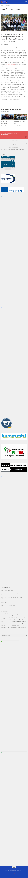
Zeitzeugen (24, 627)
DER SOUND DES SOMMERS (8, 605)
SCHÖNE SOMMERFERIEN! (8, 590)
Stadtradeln (3, 625)
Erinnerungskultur (21, 616)
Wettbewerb (20, 627)
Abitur (2, 614)
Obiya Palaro (23, 621)
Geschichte (14, 619)
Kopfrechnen (3, 621)
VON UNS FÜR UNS (6, 602)
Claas (9, 616)
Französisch (7, 5)
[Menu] (26, 2)
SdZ (23, 623)
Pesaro (2, 623)
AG (4, 614)
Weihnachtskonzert (14, 627)
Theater (8, 625)
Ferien (25, 618)
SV (5, 625)
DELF (2, 5)
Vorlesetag (24, 625)
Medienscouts (16, 621)
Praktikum (13, 623)
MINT (20, 621)
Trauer (11, 625)
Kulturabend (8, 621)
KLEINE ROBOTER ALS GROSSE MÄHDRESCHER (13, 594)
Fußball (10, 619)
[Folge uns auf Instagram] (26, 137)
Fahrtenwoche (20, 618)
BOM (7, 616)
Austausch (8, 614)
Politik (5, 623)
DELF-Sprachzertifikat (10, 64)
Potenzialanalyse (8, 623)
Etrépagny (3, 618)
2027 (13, 169)
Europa (6, 618)
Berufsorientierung (14, 614)
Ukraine (21, 625)
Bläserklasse (3, 616)
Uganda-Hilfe (15, 625)
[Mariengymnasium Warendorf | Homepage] (5, 2)
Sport (26, 623)
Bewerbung (20, 614)
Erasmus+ (15, 616)
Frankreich (3, 619)
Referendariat (18, 623)
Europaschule (12, 618)
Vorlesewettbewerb (5, 627)
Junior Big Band (20, 619)
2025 (3, 169)
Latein (11, 621)
